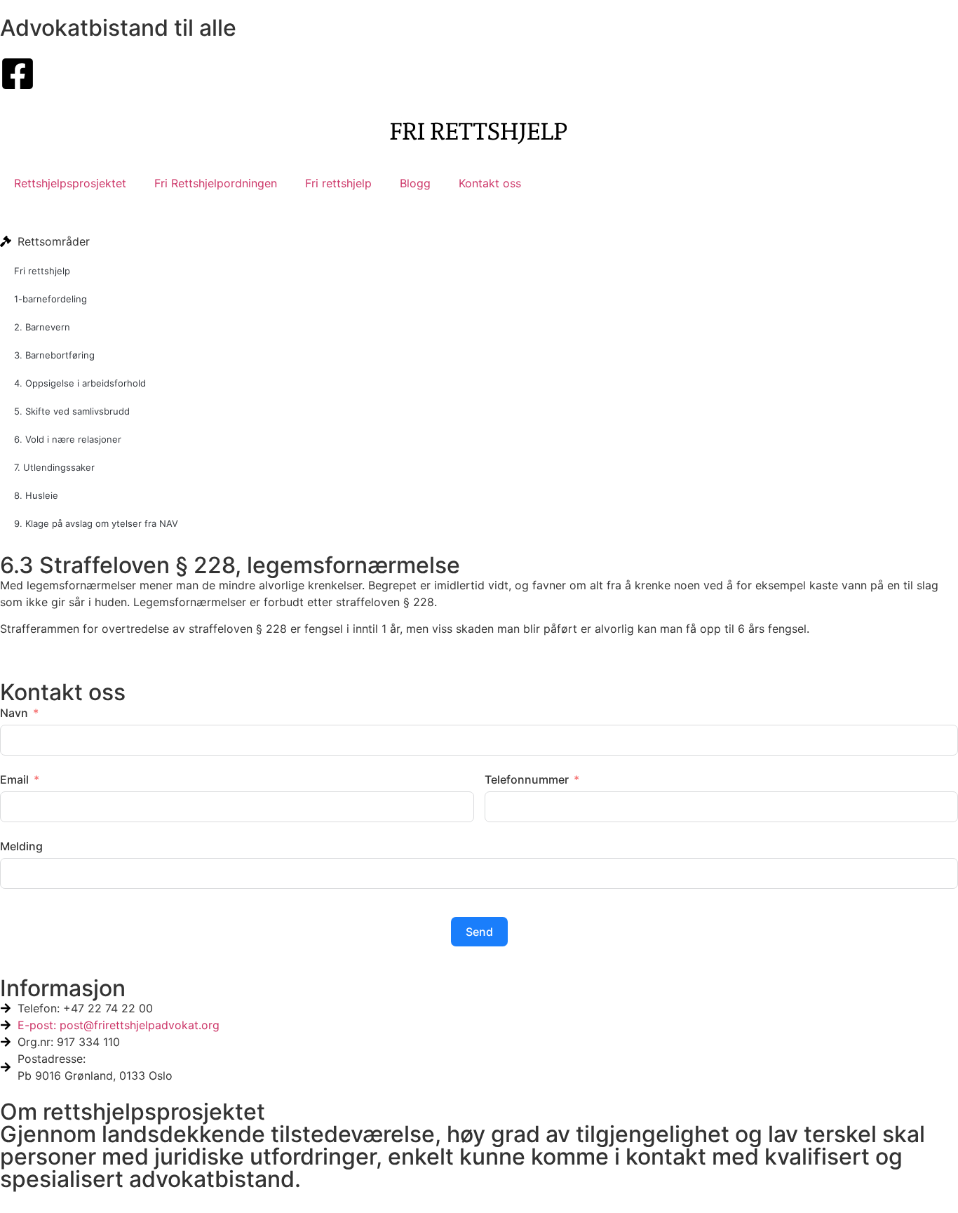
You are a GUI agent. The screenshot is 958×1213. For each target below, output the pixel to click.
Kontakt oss (490, 183)
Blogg (415, 183)
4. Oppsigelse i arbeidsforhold (80, 383)
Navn (14, 713)
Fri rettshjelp (338, 183)
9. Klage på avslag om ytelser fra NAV (96, 523)
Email (14, 779)
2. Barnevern (42, 327)
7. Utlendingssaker (54, 467)
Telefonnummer (527, 779)
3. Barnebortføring (54, 355)
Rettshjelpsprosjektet (70, 183)
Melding (21, 846)
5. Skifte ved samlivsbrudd (72, 411)
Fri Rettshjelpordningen (215, 183)
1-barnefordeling (50, 298)
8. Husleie (36, 495)
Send (479, 932)
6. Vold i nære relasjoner (67, 439)
